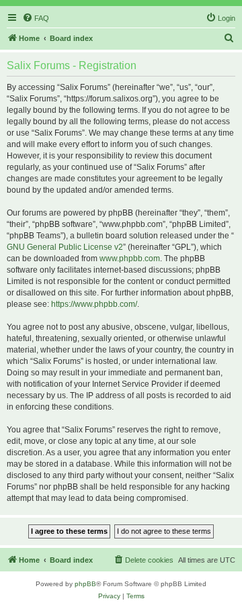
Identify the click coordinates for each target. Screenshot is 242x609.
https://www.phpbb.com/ (94, 304)
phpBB (85, 584)
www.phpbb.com (129, 258)
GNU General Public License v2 (65, 247)
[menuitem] (35, 18)
